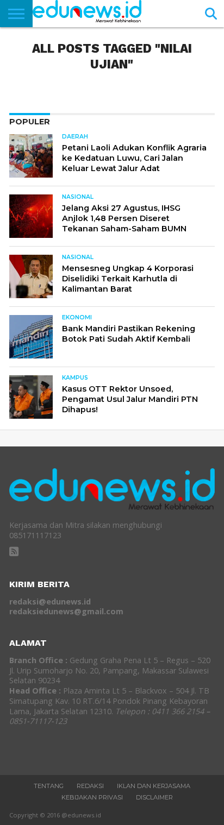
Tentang (49, 786)
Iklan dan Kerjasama (153, 786)
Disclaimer (154, 797)
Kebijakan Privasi (92, 797)
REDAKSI (90, 786)
